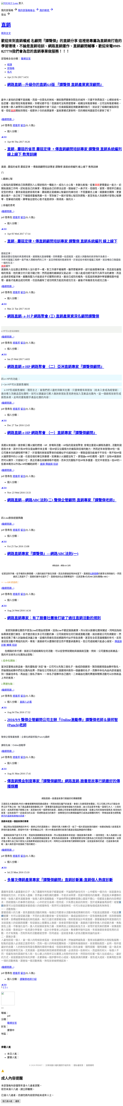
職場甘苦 (26, 58)
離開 (17, 1101)
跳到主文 (6, 33)
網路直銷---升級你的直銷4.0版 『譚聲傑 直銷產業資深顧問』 (55, 85)
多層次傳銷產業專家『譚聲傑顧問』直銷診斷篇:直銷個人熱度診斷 (60, 880)
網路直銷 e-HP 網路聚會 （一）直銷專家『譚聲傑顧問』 (52, 433)
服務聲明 (90, 1065)
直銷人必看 (26, 702)
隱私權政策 (78, 1065)
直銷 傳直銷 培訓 (49, 464)
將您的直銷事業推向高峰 (12, 816)
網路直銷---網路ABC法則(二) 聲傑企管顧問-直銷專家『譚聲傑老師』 (61, 500)
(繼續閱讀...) (7, 119)
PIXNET (39, 1065)
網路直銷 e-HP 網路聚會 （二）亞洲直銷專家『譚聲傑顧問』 (55, 367)
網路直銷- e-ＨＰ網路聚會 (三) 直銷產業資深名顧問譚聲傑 (53, 316)
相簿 (9, 64)
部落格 (10, 68)
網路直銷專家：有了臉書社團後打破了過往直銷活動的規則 (54, 618)
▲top (4, 136)
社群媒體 (94, 573)
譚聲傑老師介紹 (28, 979)
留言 (23, 125)
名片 (9, 72)
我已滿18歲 (7, 1101)
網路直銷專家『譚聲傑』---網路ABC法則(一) (42, 554)
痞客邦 (16, 125)
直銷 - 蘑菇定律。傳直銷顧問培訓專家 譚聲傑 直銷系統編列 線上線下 (62, 241)
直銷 (6, 25)
